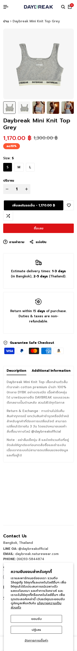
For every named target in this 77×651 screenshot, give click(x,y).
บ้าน (6, 21)
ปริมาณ (8, 180)
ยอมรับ (36, 618)
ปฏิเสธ (36, 629)
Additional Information (51, 370)
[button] (69, 205)
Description (16, 370)
